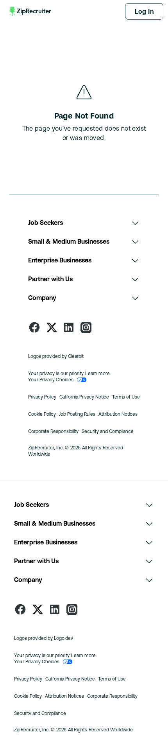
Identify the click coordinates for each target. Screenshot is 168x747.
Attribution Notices (118, 414)
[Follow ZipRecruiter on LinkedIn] (69, 327)
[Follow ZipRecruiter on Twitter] (52, 327)
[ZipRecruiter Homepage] (30, 11)
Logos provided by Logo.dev (43, 638)
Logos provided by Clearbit (56, 356)
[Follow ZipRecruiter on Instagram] (86, 327)
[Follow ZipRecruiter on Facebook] (34, 327)
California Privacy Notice (84, 397)
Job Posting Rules (77, 414)
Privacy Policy (42, 397)
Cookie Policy (42, 414)
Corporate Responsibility (53, 431)
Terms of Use (126, 397)
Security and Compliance (108, 431)
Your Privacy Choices (51, 379)
